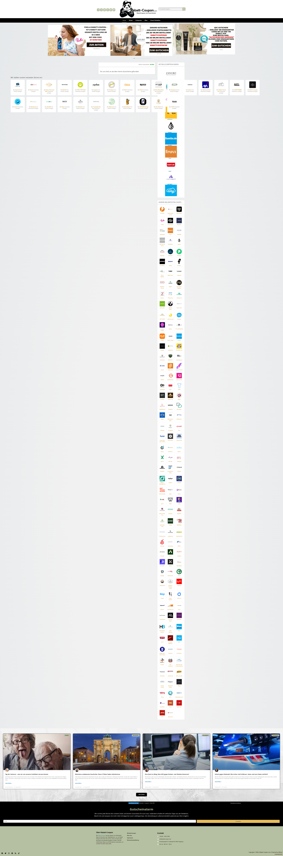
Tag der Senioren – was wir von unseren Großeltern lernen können (26, 774)
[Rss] (15, 853)
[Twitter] (110, 9)
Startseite (141, 803)
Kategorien (139, 20)
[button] (49, 40)
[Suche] (183, 9)
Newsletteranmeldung (235, 803)
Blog (146, 20)
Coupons (147, 803)
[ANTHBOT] (171, 177)
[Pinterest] (104, 9)
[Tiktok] (107, 9)
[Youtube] (114, 9)
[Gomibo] (171, 138)
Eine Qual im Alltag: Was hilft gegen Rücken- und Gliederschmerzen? (167, 774)
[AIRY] (171, 190)
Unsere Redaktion (155, 20)
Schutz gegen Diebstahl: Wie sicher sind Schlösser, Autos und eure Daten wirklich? (241, 774)
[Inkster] (171, 125)
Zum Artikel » (8, 783)
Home (124, 20)
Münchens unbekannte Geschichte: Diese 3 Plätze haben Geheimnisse (97, 774)
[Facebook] (2, 853)
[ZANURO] (171, 73)
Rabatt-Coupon (101, 835)
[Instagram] (101, 9)
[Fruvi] (171, 151)
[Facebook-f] (98, 9)
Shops (131, 20)
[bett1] (171, 164)
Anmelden (238, 821)
